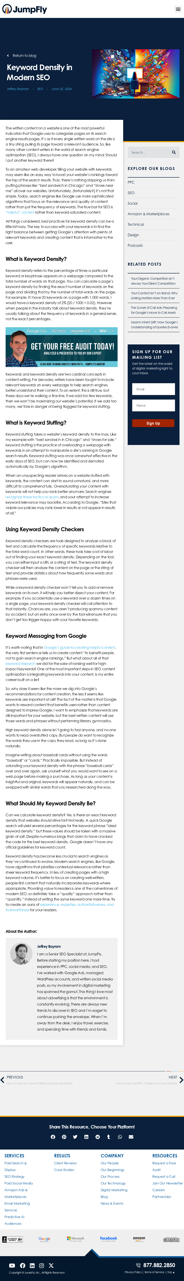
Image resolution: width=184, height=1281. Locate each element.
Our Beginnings (113, 1170)
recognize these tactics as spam (32, 497)
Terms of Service (154, 1272)
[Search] (174, 152)
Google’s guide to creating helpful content (79, 647)
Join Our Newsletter (167, 1183)
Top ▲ (171, 1272)
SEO (40, 89)
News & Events (112, 1203)
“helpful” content (20, 212)
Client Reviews (65, 1163)
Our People (110, 1163)
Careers (158, 1190)
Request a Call (163, 1176)
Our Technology (113, 1183)
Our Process (110, 1176)
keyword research (20, 663)
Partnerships (161, 1197)
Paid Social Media (18, 1183)
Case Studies (64, 1170)
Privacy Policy (133, 1272)
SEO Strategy (14, 1176)
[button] (178, 9)
